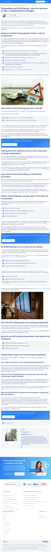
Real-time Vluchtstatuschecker (29, 503)
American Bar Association (33, 547)
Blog (4, 527)
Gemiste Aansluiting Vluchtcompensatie (10, 503)
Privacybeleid (41, 515)
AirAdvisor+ (5, 515)
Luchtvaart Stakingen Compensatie (30, 495)
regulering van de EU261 (10, 256)
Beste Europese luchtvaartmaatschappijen (31, 497)
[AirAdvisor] (7, 2)
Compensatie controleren (40, 1)
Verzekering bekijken (8, 474)
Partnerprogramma (6, 531)
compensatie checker (19, 27)
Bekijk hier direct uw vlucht (9, 144)
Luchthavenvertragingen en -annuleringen (11, 509)
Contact (4, 535)
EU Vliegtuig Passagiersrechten (9, 495)
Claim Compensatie (19, 474)
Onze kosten (5, 521)
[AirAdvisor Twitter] (45, 541)
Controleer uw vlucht (8, 240)
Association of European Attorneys (14, 547)
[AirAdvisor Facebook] (43, 541)
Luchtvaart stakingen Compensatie (11, 5)
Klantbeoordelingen (6, 525)
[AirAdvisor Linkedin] (47, 541)
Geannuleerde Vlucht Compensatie (9, 499)
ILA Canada (24, 547)
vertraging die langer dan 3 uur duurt (28, 255)
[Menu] (47, 2)
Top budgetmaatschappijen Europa (29, 499)
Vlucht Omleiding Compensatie (9, 507)
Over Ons (4, 517)
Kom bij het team (6, 523)
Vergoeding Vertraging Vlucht (8, 497)
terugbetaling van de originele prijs (17, 117)
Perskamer (5, 533)
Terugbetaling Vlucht (7, 501)
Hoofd (2, 5)
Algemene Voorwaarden (43, 517)
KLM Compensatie (9, 423)
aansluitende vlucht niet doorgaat (11, 397)
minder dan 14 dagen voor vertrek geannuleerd (21, 69)
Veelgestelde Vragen (7, 529)
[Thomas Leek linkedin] (21, 446)
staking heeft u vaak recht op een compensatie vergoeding (14, 23)
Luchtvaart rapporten (27, 505)
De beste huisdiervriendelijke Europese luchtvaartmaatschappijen (35, 501)
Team (4, 519)
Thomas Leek (11, 15)
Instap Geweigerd (6, 505)
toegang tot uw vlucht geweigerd (28, 57)
